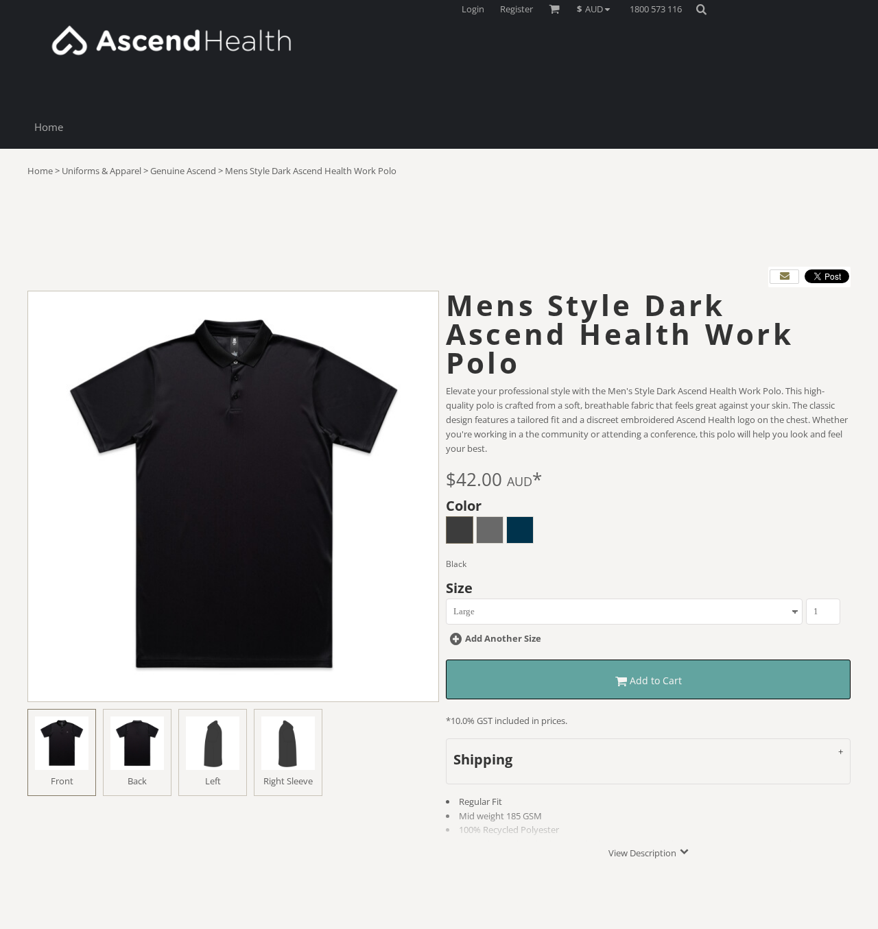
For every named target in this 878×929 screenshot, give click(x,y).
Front (62, 781)
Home (40, 171)
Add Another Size (503, 638)
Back (137, 781)
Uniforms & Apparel (101, 171)
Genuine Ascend (183, 171)
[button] (597, 9)
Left (213, 781)
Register (516, 9)
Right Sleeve (288, 781)
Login (473, 9)
